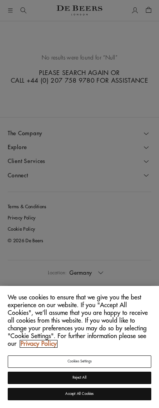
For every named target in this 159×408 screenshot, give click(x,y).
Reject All (79, 377)
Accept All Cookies (79, 394)
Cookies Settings (80, 361)
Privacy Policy (38, 344)
